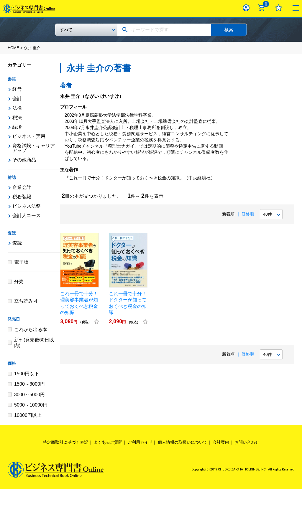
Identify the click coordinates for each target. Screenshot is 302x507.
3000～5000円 (29, 394)
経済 (17, 126)
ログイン (246, 7)
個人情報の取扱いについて (182, 442)
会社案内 (221, 442)
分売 (19, 281)
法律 (17, 107)
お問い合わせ (246, 442)
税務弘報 (21, 196)
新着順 (228, 214)
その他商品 (24, 159)
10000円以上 (28, 415)
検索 (228, 29)
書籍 (12, 79)
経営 (17, 89)
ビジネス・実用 (28, 136)
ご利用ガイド (140, 442)
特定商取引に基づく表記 (65, 442)
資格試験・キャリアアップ (33, 148)
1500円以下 (26, 373)
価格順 (248, 214)
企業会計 (21, 187)
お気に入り (278, 7)
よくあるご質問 (107, 442)
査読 (12, 233)
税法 (17, 117)
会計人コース (26, 215)
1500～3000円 (29, 384)
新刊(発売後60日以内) (34, 342)
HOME (13, 48)
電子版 (21, 262)
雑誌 (12, 177)
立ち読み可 (26, 300)
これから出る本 (30, 329)
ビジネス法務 (26, 206)
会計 (17, 98)
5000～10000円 (30, 404)
